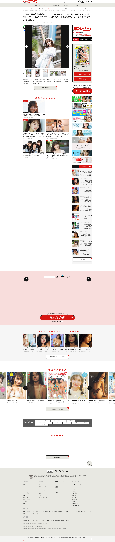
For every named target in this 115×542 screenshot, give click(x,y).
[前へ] (26, 46)
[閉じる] (91, 539)
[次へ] (67, 46)
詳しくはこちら (26, 540)
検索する (79, 1)
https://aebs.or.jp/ (38, 477)
